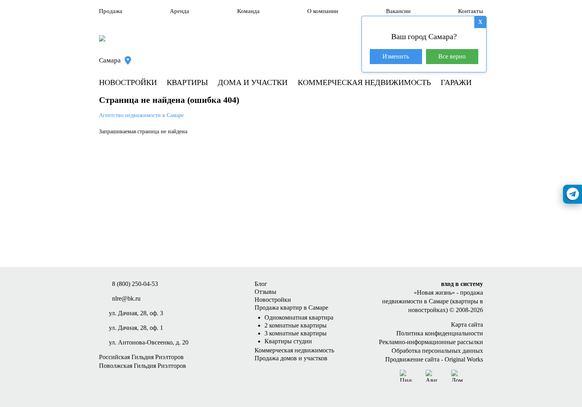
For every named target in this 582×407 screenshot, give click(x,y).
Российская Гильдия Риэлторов (141, 357)
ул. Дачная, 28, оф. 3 (136, 313)
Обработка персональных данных (437, 350)
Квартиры (187, 82)
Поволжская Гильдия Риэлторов (142, 365)
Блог (261, 283)
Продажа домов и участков (291, 358)
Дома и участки (252, 82)
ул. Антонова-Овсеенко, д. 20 (148, 342)
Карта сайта (467, 324)
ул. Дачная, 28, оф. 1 (136, 327)
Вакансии (398, 11)
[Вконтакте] (477, 376)
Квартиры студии (288, 341)
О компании (322, 11)
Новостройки (128, 82)
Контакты (470, 11)
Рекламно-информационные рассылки (431, 342)
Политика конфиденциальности (439, 333)
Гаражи (456, 82)
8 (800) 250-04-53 (135, 283)
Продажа (110, 11)
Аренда (179, 11)
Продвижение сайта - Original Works (434, 359)
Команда (248, 11)
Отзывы (265, 291)
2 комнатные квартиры (295, 325)
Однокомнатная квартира (298, 317)
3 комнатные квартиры (295, 333)
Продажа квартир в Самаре (291, 307)
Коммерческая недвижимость (364, 82)
